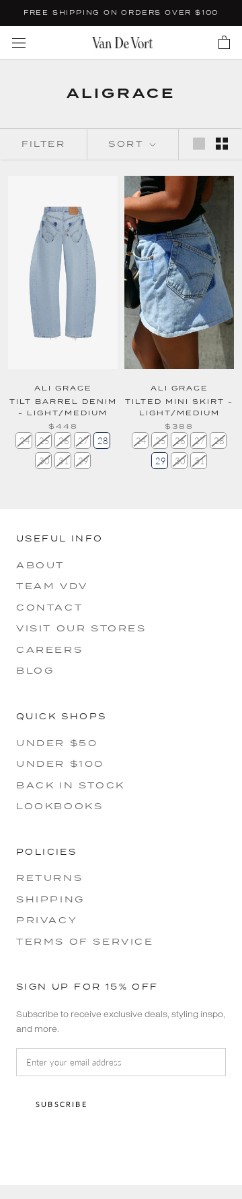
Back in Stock (70, 785)
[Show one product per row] (199, 144)
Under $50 (56, 743)
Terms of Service (85, 941)
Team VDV (52, 586)
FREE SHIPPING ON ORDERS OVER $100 (121, 12)
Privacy (46, 920)
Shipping (50, 899)
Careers (49, 649)
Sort (127, 144)
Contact (49, 607)
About (40, 565)
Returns (49, 878)
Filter (43, 144)
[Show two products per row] (222, 144)
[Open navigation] (19, 43)
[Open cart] (224, 43)
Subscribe (61, 1104)
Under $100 (60, 764)
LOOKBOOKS (59, 806)
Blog (35, 670)
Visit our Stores (81, 628)
